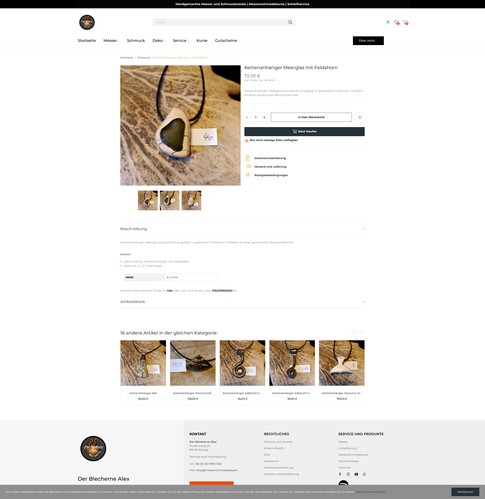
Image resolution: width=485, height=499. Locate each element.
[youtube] (356, 474)
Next (231, 126)
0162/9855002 (222, 290)
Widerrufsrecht (274, 448)
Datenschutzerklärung (279, 467)
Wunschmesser (348, 461)
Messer (343, 442)
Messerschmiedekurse (353, 454)
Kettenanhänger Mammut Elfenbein (342, 393)
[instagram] (348, 474)
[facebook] (340, 474)
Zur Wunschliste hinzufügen (360, 117)
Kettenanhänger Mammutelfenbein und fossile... (193, 393)
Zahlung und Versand (278, 442)
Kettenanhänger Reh (143, 393)
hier (170, 290)
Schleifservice (347, 448)
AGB (267, 454)
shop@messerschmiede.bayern (217, 470)
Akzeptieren (465, 492)
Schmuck (344, 467)
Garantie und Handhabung (281, 474)
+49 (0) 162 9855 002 (207, 463)
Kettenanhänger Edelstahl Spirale (242, 393)
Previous (129, 126)
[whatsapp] (364, 474)
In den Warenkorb (311, 117)
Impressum (271, 461)
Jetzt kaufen (307, 131)
